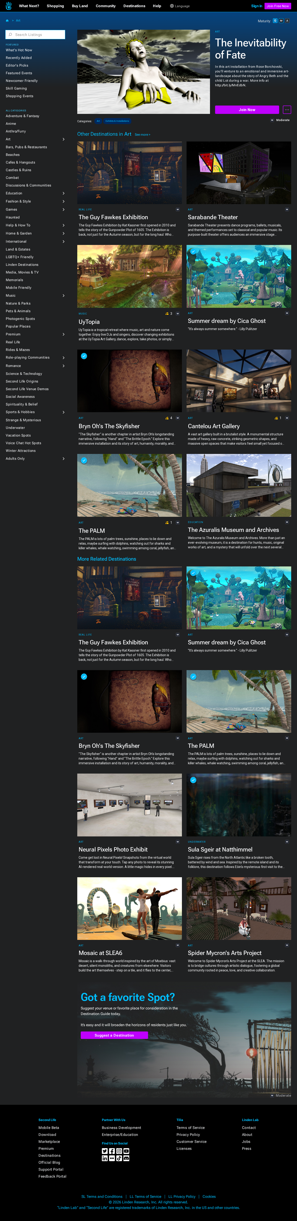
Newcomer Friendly (22, 81)
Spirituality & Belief (22, 404)
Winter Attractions (21, 451)
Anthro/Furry (16, 131)
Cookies (209, 1196)
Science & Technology (24, 374)
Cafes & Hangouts (20, 162)
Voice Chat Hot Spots (23, 443)
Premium (13, 334)
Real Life (13, 342)
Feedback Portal (53, 1176)
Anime (11, 124)
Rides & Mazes (18, 350)
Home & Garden (19, 233)
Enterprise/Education (120, 1134)
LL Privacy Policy (181, 1196)
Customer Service (192, 1141)
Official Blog (49, 1162)
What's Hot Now (19, 50)
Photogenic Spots (20, 319)
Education (14, 193)
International (16, 241)
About (247, 1134)
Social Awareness (20, 397)
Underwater (15, 428)
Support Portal (51, 1169)
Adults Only (15, 458)
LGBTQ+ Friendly (20, 257)
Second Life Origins (22, 381)
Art (18, 20)
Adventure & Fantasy (22, 116)
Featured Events (19, 73)
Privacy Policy (188, 1134)
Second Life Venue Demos (27, 389)
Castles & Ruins (18, 170)
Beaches (13, 155)
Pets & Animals (18, 311)
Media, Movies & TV (22, 272)
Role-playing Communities (27, 357)
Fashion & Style (18, 201)
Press (247, 1148)
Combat (12, 178)
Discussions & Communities (28, 185)
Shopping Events (19, 96)
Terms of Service (191, 1127)
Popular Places (18, 326)
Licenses (184, 1148)
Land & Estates (18, 249)
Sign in (256, 6)
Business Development (121, 1127)
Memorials (14, 280)
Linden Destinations (22, 265)
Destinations (50, 1155)
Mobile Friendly (19, 288)
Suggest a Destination (114, 1035)
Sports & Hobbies (20, 412)
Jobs (246, 1141)
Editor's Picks (17, 65)
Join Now (247, 110)
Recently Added (19, 58)
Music (11, 295)
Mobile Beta (49, 1127)
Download (47, 1134)
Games (11, 209)
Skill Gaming (16, 88)
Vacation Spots (18, 435)
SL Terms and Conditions (102, 1196)
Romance (13, 366)
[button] (29, 6)
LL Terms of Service (145, 1196)
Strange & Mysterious (23, 420)
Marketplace (49, 1141)
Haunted (13, 217)
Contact (249, 1127)
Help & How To (18, 225)
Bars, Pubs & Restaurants (26, 147)
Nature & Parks (18, 303)
